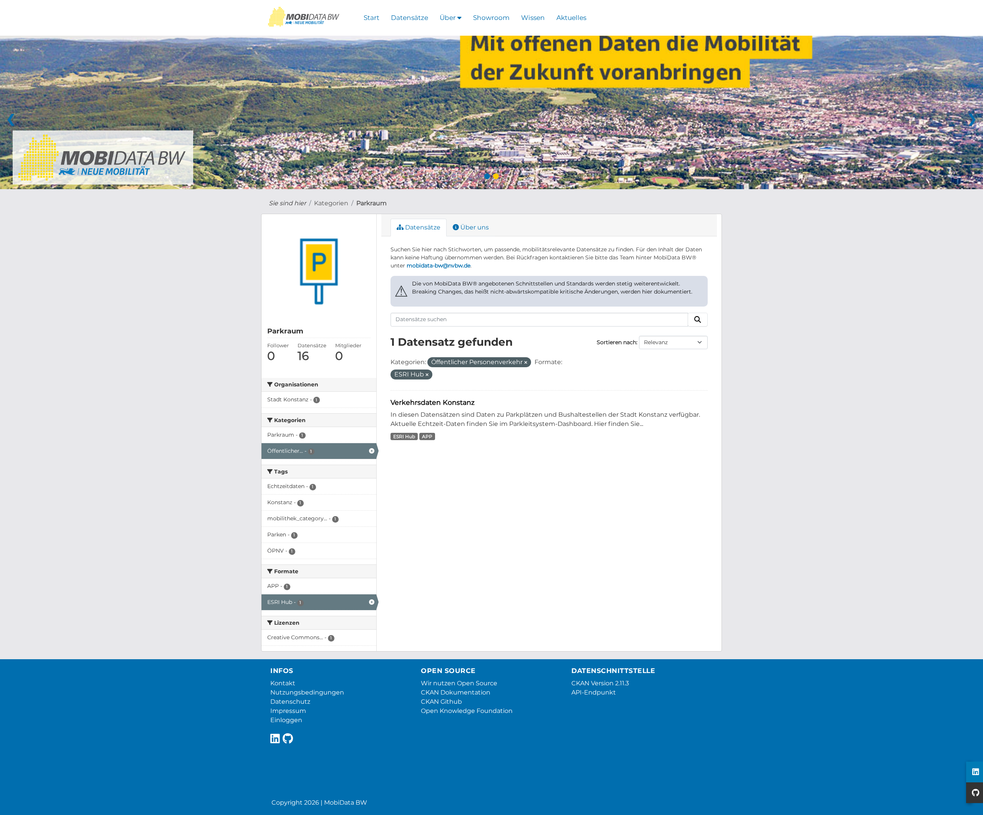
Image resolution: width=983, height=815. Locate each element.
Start (371, 17)
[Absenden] (698, 320)
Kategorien (331, 203)
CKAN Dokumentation (455, 692)
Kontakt (282, 683)
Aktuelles (571, 17)
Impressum (288, 710)
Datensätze (409, 17)
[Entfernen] (525, 362)
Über (448, 17)
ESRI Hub (404, 436)
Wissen (533, 17)
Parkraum (371, 203)
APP (427, 436)
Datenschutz (290, 701)
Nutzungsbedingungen (307, 692)
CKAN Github (441, 701)
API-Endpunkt (593, 692)
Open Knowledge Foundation (467, 710)
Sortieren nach (616, 342)
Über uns (474, 227)
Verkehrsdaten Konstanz (433, 402)
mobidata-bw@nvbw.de (438, 265)
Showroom (491, 17)
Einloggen (286, 720)
